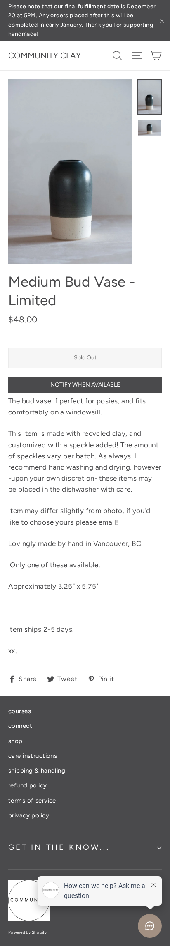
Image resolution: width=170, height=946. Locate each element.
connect (20, 726)
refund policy (27, 785)
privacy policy (28, 815)
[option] (70, 171)
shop (15, 741)
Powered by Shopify (27, 932)
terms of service (32, 800)
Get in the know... (58, 847)
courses (19, 711)
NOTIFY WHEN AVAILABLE (85, 384)
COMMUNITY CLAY (44, 55)
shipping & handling (36, 770)
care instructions (32, 756)
